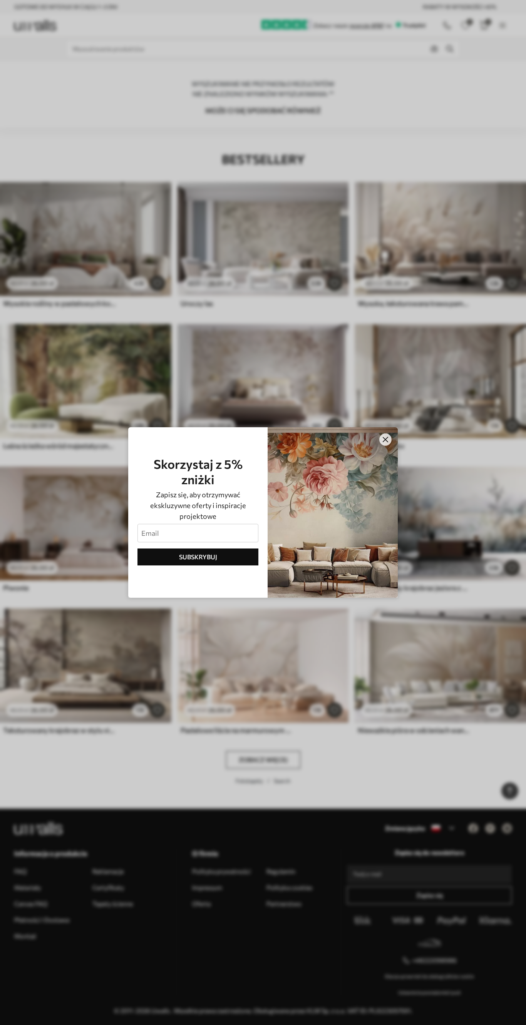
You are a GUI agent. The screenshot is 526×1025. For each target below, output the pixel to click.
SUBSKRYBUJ (198, 556)
